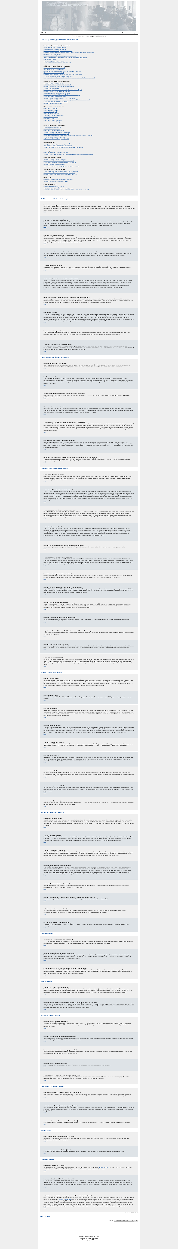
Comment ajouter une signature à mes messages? (59, 86)
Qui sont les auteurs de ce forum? (54, 186)
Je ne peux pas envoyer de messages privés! (57, 144)
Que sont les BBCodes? (51, 108)
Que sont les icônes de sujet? (53, 122)
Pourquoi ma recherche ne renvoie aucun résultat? (59, 161)
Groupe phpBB (103, 1167)
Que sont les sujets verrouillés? (53, 120)
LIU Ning (97, 1236)
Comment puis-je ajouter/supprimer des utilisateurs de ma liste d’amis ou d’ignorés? (68, 154)
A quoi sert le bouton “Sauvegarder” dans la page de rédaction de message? (67, 100)
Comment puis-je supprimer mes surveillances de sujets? (60, 174)
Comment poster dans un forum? (53, 83)
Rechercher (48, 33)
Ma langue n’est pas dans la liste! (54, 73)
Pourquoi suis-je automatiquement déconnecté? (58, 51)
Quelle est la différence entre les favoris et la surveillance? (61, 171)
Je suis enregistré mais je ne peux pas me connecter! (60, 56)
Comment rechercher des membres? (54, 164)
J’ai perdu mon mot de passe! (52, 54)
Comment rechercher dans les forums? (55, 159)
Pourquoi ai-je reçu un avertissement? (55, 96)
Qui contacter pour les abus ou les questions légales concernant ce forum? (66, 189)
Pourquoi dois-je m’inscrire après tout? (55, 49)
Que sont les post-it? (50, 118)
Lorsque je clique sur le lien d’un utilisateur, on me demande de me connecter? (69, 78)
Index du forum (45, 1216)
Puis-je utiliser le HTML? (51, 110)
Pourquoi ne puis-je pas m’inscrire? (54, 61)
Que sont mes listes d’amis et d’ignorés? (56, 152)
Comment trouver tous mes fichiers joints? (56, 181)
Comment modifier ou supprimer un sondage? (57, 91)
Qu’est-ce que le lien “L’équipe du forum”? (56, 139)
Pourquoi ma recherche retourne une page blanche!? (60, 162)
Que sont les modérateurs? (52, 128)
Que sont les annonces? (51, 117)
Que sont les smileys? (50, 112)
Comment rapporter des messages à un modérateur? (59, 98)
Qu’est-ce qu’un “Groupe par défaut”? (55, 137)
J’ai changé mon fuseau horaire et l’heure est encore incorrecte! (63, 71)
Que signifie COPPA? (50, 59)
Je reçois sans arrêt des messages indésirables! (58, 145)
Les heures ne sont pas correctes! (54, 69)
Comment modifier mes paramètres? (54, 68)
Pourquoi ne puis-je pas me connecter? (55, 47)
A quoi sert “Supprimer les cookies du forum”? (57, 62)
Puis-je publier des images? (52, 113)
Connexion (125, 33)
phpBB (86, 1236)
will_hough (92, 1238)
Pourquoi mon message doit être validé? (56, 101)
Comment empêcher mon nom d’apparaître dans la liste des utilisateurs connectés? (69, 52)
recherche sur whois (65, 1199)
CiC (86, 1238)
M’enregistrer (133, 33)
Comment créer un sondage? (52, 88)
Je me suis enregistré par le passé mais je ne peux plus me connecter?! (65, 57)
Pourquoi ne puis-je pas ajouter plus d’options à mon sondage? (63, 90)
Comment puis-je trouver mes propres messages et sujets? (61, 166)
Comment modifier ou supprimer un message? (57, 84)
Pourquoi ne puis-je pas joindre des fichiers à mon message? (62, 95)
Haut (45, 211)
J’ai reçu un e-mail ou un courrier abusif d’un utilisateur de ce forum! (64, 147)
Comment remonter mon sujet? (53, 103)
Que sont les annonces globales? (54, 115)
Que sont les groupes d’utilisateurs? (54, 130)
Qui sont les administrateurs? (52, 127)
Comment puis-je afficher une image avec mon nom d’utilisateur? (63, 74)
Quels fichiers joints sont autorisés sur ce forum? (58, 179)
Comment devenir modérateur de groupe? (56, 134)
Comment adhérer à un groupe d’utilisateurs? (57, 132)
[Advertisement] (89, 1229)
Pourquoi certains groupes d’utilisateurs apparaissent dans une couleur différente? (68, 135)
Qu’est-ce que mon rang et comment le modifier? (58, 76)
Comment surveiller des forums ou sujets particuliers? (59, 172)
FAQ (42, 33)
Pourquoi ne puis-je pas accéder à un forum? (57, 93)
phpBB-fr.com (93, 1240)
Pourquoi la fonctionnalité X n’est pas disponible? (58, 188)
